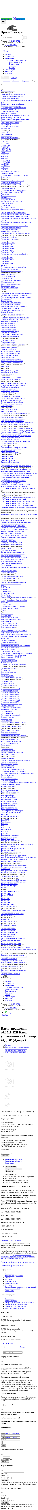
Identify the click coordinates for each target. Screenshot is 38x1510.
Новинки (8, 71)
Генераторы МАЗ (7, 250)
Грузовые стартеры (8, 685)
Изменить (5, 1461)
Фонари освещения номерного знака (14, 942)
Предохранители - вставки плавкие (13, 479)
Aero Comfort (5, 587)
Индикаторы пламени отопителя (12, 554)
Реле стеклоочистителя (9, 623)
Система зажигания (8, 627)
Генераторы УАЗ (7, 263)
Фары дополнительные (9, 809)
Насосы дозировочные (9, 571)
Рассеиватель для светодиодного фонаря (15, 947)
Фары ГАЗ (4, 824)
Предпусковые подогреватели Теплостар (15, 503)
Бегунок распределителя (9, 632)
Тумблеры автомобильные (10, 784)
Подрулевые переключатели (11, 228)
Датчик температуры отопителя (12, 552)
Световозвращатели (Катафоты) (12, 914)
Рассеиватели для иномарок (11, 940)
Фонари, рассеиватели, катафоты (13, 872)
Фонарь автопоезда (8, 931)
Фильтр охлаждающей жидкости (12, 848)
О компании (9, 56)
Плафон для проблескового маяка (13, 385)
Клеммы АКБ (6, 198)
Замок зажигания (7, 638)
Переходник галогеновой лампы (12, 334)
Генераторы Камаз (7, 246)
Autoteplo (4, 589)
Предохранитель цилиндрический (13, 481)
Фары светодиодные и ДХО (15, 1308)
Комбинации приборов (9, 348)
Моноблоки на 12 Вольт (9, 370)
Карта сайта (9, 1291)
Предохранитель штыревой (11, 483)
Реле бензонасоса (7, 614)
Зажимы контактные (8, 196)
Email (10, 1433)
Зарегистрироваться (12, 1433)
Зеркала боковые (7, 312)
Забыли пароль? (12, 1437)
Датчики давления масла (10, 308)
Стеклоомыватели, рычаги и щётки (13, 722)
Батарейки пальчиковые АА (11, 183)
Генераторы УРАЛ (7, 252)
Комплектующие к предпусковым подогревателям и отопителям (17, 1048)
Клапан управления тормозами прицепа (15, 760)
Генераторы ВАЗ (7, 258)
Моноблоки (5, 366)
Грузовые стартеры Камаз (10, 692)
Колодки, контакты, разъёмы (11, 314)
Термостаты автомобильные (11, 303)
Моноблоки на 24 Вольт (9, 372)
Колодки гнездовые (8, 323)
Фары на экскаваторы (9, 807)
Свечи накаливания (8, 659)
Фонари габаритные (8, 921)
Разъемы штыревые (8, 342)
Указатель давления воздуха (11, 359)
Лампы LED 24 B (7, 173)
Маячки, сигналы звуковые (10, 379)
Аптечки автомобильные (10, 109)
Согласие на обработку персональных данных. (18, 1262)
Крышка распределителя (10, 647)
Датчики (4, 289)
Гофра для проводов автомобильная (14, 601)
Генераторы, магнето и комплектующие (15, 233)
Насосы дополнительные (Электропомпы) (16, 436)
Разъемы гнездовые (8, 340)
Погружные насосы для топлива (12, 421)
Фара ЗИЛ (4, 831)
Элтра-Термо (5, 595)
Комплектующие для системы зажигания (15, 646)
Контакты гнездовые (8, 327)
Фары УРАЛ (5, 827)
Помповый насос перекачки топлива (14, 447)
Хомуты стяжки (6, 136)
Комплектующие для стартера (11, 704)
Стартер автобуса (7, 711)
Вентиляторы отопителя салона (12, 955)
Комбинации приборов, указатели (13, 344)
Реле (2, 610)
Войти (3, 1445)
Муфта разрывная (7, 767)
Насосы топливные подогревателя (13, 582)
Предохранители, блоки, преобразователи (16, 466)
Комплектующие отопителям (11, 544)
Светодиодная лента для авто (11, 876)
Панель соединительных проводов (13, 319)
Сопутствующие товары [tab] (13, 1169)
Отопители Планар (8, 460)
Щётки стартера (6, 719)
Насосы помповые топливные (12, 417)
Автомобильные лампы (9, 138)
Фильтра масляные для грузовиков (13, 856)
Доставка (12, 66)
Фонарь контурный (8, 934)
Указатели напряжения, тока (11, 353)
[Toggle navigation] (3, 22)
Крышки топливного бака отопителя (14, 557)
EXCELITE (5, 147)
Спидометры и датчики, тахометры (13, 664)
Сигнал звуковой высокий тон (12, 402)
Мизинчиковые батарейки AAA (12, 181)
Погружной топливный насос (11, 449)
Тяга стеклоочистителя (9, 732)
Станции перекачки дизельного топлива (15, 441)
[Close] (2, 89)
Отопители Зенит (7, 456)
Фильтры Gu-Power (8, 846)
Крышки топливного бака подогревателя (16, 522)
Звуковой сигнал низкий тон (11, 400)
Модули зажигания (8, 649)
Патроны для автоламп (9, 333)
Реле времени (6, 616)
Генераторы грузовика (9, 239)
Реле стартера (6, 621)
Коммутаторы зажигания (10, 644)
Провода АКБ (6, 205)
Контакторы (5, 972)
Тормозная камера (7, 775)
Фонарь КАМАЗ (7, 895)
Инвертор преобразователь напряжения (15, 477)
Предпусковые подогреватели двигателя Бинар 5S (19, 501)
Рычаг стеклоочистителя (10, 730)
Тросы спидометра (7, 676)
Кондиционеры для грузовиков (12, 363)
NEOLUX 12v (6, 149)
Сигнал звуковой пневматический (13, 398)
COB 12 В (4, 168)
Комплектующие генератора (11, 271)
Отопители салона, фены (10, 453)
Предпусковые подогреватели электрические (17, 505)
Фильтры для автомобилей (10, 841)
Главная (8, 55)
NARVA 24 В (5, 162)
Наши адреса (9, 1163)
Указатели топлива (7, 357)
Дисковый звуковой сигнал (10, 396)
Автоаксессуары (7, 91)
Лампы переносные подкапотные (13, 94)
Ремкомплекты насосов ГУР (11, 434)
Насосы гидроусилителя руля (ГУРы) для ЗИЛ (17, 430)
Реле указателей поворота (10, 625)
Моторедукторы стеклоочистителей (14, 957)
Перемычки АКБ (7, 203)
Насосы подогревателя (9, 578)
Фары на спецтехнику (9, 803)
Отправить (5, 1480)
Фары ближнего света (9, 799)
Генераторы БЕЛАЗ (8, 243)
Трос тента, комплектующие (11, 106)
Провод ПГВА (6, 604)
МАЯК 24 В (5, 166)
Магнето (4, 265)
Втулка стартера (6, 681)
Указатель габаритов (8, 929)
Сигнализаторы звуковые (10, 391)
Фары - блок (5, 814)
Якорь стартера (6, 721)
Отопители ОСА (7, 458)
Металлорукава (6, 406)
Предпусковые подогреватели (11, 494)
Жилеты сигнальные (8, 113)
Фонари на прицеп (7, 904)
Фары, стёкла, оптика (8, 792)
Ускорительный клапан (9, 779)
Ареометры (5, 194)
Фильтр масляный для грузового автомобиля (17, 844)
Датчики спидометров (9, 668)
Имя (2, 1473)
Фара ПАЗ (4, 833)
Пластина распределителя (10, 651)
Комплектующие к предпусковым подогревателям (19, 514)
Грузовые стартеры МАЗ (10, 696)
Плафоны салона (7, 912)
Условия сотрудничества (18, 60)
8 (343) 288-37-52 (14, 41)
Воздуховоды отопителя (9, 550)
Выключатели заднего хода (10, 304)
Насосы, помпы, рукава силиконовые (14, 413)
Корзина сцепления (8, 751)
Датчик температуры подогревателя (14, 527)
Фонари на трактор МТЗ (9, 891)
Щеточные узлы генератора (11, 280)
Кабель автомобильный (9, 321)
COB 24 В (4, 169)
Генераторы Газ (6, 261)
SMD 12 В (4, 156)
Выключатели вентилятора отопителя (14, 216)
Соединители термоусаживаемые (13, 606)
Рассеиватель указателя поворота (13, 910)
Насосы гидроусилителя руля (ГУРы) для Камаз (18, 432)
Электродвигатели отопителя (11, 542)
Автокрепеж (5, 128)
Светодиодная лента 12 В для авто (13, 882)
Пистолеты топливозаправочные (13, 419)
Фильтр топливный (8, 850)
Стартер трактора (7, 713)
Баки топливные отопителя (11, 561)
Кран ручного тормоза (9, 762)
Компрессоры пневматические (12, 361)
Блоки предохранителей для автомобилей (16, 469)
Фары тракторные (7, 839)
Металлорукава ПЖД (8, 411)
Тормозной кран (7, 777)
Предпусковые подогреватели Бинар (14, 499)
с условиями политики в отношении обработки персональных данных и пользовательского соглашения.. (18, 1256)
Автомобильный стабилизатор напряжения (16, 475)
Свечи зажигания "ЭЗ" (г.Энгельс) (13, 655)
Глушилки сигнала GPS (9, 111)
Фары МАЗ (5, 820)
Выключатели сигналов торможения (14, 306)
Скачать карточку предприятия (12, 1240)
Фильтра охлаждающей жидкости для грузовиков (18, 857)
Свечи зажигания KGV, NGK (11, 657)
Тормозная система (8, 754)
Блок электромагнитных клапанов (13, 970)
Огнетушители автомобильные (12, 96)
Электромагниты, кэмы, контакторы (14, 962)
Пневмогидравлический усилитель (13, 771)
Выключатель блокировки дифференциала (16, 293)
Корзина (25, 81)
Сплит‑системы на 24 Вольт (11, 378)
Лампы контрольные (8, 349)
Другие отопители (7, 464)
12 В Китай (5, 141)
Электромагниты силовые (10, 974)
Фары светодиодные (8, 786)
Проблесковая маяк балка (10, 387)
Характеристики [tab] (11, 1166)
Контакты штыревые (8, 329)
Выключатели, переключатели (12, 209)
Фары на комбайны (8, 805)
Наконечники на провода (10, 331)
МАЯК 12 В (5, 164)
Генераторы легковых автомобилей (13, 254)
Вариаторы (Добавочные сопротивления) (16, 634)
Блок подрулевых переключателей (13, 213)
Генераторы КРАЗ (7, 248)
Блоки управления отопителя (11, 548)
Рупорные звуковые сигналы (11, 404)
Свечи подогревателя (8, 541)
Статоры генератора (8, 276)
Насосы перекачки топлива (10, 438)
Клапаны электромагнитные (11, 966)
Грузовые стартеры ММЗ (10, 698)
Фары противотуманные (10, 835)
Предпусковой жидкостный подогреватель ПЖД (18, 498)
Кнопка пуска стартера (9, 642)
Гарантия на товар (15, 62)
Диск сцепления (7, 749)
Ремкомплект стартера (9, 709)
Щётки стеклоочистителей (10, 734)
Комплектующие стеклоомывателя (13, 736)
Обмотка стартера (7, 706)
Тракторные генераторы (9, 269)
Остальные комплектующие (11, 584)
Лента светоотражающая (10, 123)
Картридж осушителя (8, 758)
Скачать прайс (10, 70)
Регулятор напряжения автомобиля (13, 267)
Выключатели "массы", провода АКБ (14, 184)
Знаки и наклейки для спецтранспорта (15, 119)
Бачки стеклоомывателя (9, 739)
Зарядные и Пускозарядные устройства (15, 115)
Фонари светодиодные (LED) (11, 944)
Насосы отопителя (7, 572)
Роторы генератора (8, 274)
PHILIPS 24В (5, 145)
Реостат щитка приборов (10, 231)
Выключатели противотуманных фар (14, 226)
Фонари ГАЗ (5, 902)
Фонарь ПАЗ (5, 919)
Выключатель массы (8, 188)
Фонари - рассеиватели (9, 884)
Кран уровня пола (7, 766)
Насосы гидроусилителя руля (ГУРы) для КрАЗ (18, 428)
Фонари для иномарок (9, 886)
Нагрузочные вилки (8, 199)
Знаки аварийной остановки (11, 117)
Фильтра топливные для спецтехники (14, 871)
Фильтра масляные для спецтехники (14, 865)
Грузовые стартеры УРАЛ (10, 702)
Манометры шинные (8, 124)
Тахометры (5, 674)
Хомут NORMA (6, 132)
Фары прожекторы (7, 796)
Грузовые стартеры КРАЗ (10, 694)
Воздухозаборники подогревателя (13, 526)
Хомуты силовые (7, 134)
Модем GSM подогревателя (11, 533)
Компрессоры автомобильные (11, 121)
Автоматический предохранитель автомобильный (19, 473)
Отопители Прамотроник (10, 462)
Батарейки (4, 177)
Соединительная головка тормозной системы (17, 773)
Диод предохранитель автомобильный (15, 318)
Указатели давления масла (10, 351)
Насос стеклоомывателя (9, 743)
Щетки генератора (7, 282)
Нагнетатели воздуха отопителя (12, 559)
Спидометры (5, 670)
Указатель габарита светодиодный (13, 938)
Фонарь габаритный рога (10, 932)
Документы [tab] (9, 1171)
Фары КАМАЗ (6, 822)
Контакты (8, 73)
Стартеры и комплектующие (11, 677)
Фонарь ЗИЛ (5, 899)
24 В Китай (5, 143)
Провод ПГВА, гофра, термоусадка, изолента (17, 597)
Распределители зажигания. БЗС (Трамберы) (17, 653)
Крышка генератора (8, 286)
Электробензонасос (8, 451)
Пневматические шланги (10, 98)
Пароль (9, 1437)
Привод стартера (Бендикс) (10, 707)
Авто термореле (6, 301)
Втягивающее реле (7, 683)
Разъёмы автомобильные (10, 336)
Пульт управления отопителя (11, 563)
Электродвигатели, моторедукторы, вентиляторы (19, 949)
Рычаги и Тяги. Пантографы (11, 726)
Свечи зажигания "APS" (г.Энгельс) (14, 631)
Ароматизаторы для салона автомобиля (15, 175)
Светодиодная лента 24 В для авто (13, 880)
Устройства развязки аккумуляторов (14, 486)
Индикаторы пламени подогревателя (14, 529)
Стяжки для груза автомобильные (13, 104)
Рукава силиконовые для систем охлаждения (17, 423)
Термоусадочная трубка (9, 608)
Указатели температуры (9, 355)
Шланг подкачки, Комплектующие (13, 108)
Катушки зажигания (8, 640)
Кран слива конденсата (9, 764)
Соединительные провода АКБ (12, 192)
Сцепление (5, 745)
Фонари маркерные (8, 936)
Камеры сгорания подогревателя (12, 531)
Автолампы (9, 1299)
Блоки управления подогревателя (13, 524)
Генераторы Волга (7, 259)
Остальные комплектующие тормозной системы (18, 782)
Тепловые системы (7, 593)
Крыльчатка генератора (9, 288)
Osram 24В (5, 154)
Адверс (3, 586)
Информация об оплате (13, 1161)
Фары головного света (9, 816)
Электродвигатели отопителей (12, 961)
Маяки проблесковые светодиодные (14, 383)
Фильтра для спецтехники (10, 861)
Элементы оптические (9, 837)
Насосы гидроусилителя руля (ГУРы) (14, 424)
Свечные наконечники (9, 661)
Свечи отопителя (7, 565)
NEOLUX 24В (6, 151)
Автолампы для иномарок (10, 171)
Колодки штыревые (8, 325)
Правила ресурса (7, 1343)
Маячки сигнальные (8, 389)
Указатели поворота (8, 906)
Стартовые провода (8, 207)
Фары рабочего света (8, 797)
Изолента (4, 602)
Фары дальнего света (8, 801)
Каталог (15, 81)
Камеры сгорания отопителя (11, 556)
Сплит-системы (6, 374)
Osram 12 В (5, 153)
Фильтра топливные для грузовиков (14, 859)
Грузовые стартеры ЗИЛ (9, 691)
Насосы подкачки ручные (10, 439)
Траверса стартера (7, 717)
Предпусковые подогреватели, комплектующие (18, 488)
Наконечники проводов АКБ (11, 201)
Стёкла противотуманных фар (12, 811)
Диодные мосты (6, 278)
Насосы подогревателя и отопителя (13, 567)
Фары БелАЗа (6, 829)
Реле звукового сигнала (9, 617)
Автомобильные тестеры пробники (13, 190)
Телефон (4, 1478)
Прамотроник (6, 591)
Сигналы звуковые (7, 393)
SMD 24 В (4, 158)
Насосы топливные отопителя (12, 576)
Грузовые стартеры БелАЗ (10, 689)
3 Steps (22, 1347)
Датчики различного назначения (12, 310)
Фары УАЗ (4, 826)
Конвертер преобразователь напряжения (15, 471)
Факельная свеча (7, 662)
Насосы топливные (8, 443)
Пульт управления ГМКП (10, 229)
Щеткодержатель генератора (11, 284)
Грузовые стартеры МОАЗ (10, 700)
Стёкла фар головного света (11, 812)
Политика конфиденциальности (12, 1266)
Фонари (4, 887)
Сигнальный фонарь (8, 925)
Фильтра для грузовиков (9, 852)
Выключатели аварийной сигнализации (15, 214)
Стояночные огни (7, 927)
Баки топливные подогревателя (12, 520)
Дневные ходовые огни (9, 790)
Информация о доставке (13, 1159)
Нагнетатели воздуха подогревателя (14, 535)
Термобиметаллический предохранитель (15, 484)
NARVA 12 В (5, 160)
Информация (9, 58)
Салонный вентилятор (9, 959)
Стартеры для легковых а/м (10, 715)
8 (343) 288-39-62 (11, 45)
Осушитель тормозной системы (12, 769)
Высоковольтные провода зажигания (14, 636)
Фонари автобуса (7, 916)
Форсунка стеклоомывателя (11, 741)
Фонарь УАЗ (5, 893)
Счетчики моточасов (8, 672)
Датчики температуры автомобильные (15, 295)
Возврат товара (14, 64)
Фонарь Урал (5, 901)
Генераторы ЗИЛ (7, 244)
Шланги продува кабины (10, 126)
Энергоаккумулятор (8, 781)
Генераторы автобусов (9, 237)
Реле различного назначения (11, 619)
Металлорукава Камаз (9, 409)
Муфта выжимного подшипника (12, 752)
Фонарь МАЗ (5, 897)
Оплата (12, 68)
